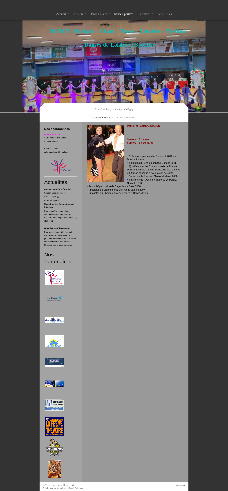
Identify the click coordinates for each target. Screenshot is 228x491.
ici (65, 193)
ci (59, 200)
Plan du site (69, 485)
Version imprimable (54, 485)
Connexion (180, 485)
